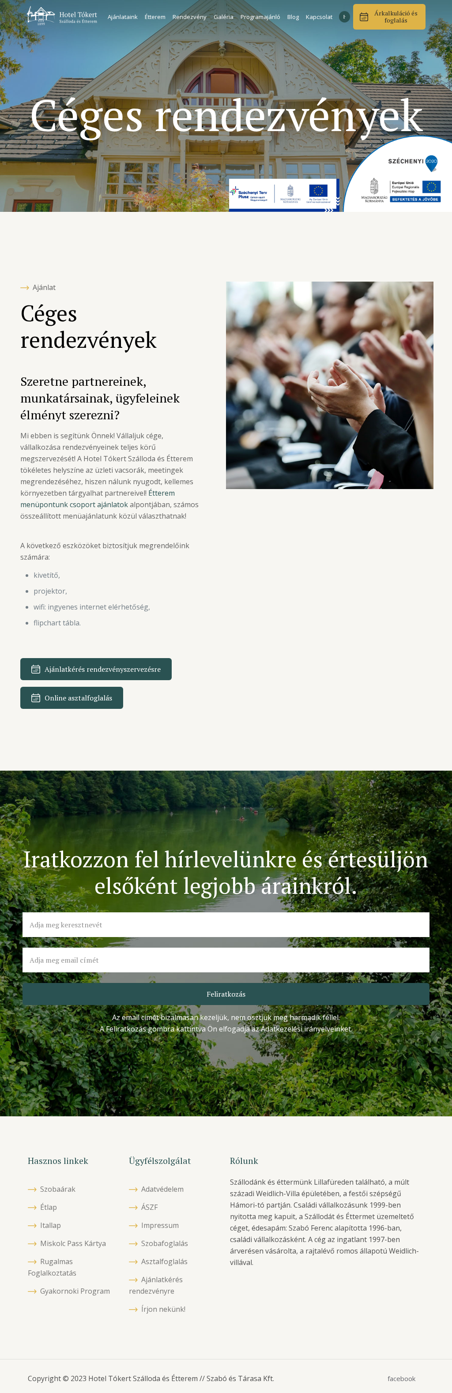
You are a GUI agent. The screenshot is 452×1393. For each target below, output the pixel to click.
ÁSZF (149, 1207)
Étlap (48, 1207)
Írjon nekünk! (163, 1309)
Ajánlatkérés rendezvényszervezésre (103, 669)
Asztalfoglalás (164, 1261)
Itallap (50, 1225)
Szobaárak (57, 1189)
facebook (401, 1378)
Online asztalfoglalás (78, 698)
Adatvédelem (162, 1189)
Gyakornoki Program (75, 1291)
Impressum (160, 1225)
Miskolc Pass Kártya (73, 1243)
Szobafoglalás (164, 1243)
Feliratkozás (226, 994)
